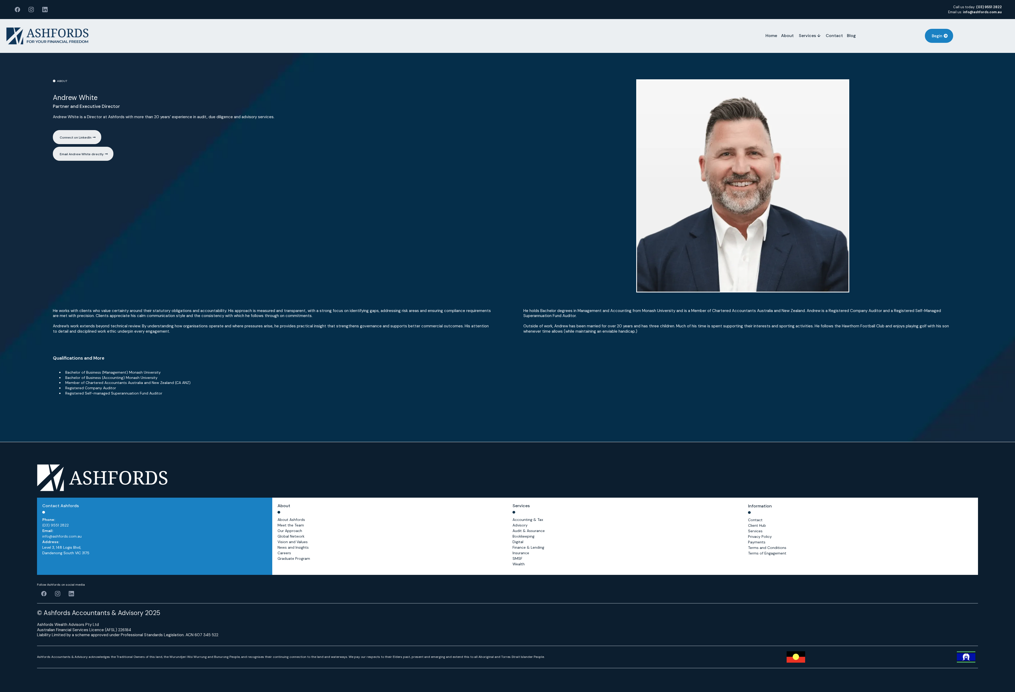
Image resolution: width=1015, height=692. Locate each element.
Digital (518, 541)
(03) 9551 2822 (55, 525)
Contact (755, 519)
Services (755, 531)
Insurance (521, 553)
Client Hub (757, 525)
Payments (756, 542)
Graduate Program (294, 558)
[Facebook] (17, 9)
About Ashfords (291, 519)
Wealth (519, 564)
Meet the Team (291, 525)
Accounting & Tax (528, 519)
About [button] (788, 35)
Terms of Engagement (767, 553)
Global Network (291, 536)
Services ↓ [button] (810, 35)
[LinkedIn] (45, 9)
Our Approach (290, 530)
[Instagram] (31, 9)
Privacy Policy (760, 536)
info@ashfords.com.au (62, 536)
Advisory (520, 525)
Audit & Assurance (529, 530)
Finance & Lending (528, 547)
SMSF (517, 558)
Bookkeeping (523, 536)
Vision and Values (293, 541)
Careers (284, 553)
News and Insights (293, 547)
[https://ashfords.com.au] (47, 36)
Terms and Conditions (767, 547)
